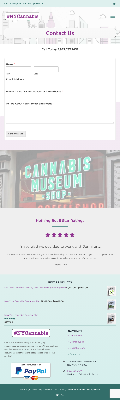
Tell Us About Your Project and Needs (30, 103)
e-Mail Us (38, 3)
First (8, 74)
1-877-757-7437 (74, 371)
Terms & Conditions (76, 389)
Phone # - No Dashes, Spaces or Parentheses (34, 91)
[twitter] (114, 3)
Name (10, 64)
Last (36, 74)
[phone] (62, 395)
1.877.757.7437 (25, 3)
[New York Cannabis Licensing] (31, 329)
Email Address (15, 79)
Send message (15, 133)
